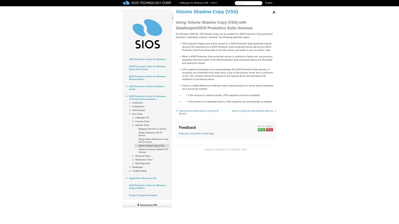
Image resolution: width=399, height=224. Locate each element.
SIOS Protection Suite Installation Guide (147, 87)
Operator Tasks (142, 125)
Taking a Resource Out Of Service (150, 134)
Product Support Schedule (143, 195)
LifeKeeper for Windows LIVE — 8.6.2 (198, 3)
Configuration (138, 106)
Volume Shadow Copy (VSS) (151, 146)
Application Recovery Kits (143, 178)
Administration (138, 110)
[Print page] (274, 12)
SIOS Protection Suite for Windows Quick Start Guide (147, 67)
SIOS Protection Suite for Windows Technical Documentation (147, 97)
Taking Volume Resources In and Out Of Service (153, 140)
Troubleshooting (139, 171)
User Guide (137, 114)
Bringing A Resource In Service (152, 129)
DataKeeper (137, 167)
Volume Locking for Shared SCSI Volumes (153, 150)
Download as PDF (148, 204)
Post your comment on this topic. (197, 133)
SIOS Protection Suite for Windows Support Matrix (147, 186)
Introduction (137, 103)
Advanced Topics (143, 156)
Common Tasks (142, 121)
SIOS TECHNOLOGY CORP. (151, 3)
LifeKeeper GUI (142, 118)
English (269, 3)
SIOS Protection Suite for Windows (147, 59)
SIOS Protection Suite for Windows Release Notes (147, 77)
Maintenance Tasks (144, 160)
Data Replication (142, 163)
